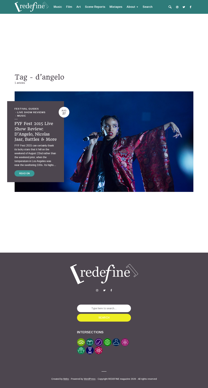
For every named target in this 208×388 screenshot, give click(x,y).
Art (78, 6)
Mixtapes (116, 6)
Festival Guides (26, 108)
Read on (24, 173)
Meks (66, 379)
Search (147, 6)
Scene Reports (95, 6)
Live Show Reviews (31, 112)
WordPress (90, 379)
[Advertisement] (104, 43)
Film (69, 6)
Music (58, 6)
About (131, 6)
